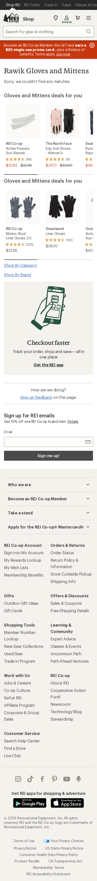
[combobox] (48, 31)
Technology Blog (66, 711)
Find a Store (15, 748)
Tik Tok (30, 779)
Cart (78, 18)
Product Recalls (27, 861)
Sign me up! (48, 455)
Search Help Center (22, 740)
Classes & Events (65, 646)
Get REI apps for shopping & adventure (48, 793)
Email (8, 432)
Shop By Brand (17, 274)
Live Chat (12, 755)
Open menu (89, 18)
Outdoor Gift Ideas (21, 603)
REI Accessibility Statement (48, 874)
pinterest (54, 779)
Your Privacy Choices (66, 840)
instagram (18, 779)
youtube (67, 779)
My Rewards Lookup (22, 560)
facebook (42, 779)
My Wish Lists (16, 567)
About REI (59, 682)
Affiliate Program (19, 705)
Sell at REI (13, 697)
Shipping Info (63, 581)
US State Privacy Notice (64, 848)
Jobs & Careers (17, 682)
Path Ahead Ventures (69, 661)
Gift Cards (13, 610)
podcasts (79, 779)
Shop (28, 19)
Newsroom (60, 704)
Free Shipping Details (69, 610)
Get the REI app (49, 364)
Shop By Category (20, 265)
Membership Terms (48, 867)
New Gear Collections (23, 646)
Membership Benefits (23, 575)
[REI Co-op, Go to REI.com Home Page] (11, 18)
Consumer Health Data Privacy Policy (48, 854)
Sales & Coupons (66, 603)
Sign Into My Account (24, 552)
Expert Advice (63, 638)
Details (73, 421)
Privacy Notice (25, 848)
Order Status (62, 552)
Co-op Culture (17, 690)
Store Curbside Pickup (71, 574)
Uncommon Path (65, 653)
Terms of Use (24, 840)
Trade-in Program (19, 661)
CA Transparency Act (65, 861)
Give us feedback (36, 397)
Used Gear (13, 653)
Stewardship (61, 719)
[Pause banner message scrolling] (91, 45)
